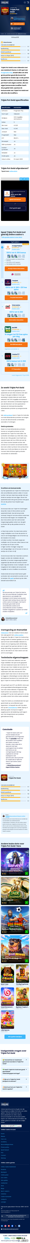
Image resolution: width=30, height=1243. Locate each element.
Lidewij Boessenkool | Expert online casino (15, 816)
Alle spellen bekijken (15, 1037)
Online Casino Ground (19, 1236)
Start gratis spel (15, 208)
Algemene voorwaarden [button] (11, 349)
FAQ (2, 1152)
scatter (3, 504)
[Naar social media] (2, 1226)
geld (11, 578)
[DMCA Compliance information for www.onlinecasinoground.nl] (24, 1240)
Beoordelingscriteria (7, 1144)
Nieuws (3, 1136)
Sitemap (3, 1158)
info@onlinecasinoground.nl (10, 1229)
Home (2, 33)
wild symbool (8, 415)
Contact (3, 1155)
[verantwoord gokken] (25, 2)
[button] (16, 349)
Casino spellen (11, 33)
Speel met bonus (15, 199)
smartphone (12, 707)
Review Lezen (16, 249)
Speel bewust (5, 1150)
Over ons (3, 1139)
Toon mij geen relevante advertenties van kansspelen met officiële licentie (16, 1216)
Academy (4, 1142)
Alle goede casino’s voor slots (12, 237)
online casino (18, 635)
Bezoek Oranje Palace (23, 12)
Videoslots (4, 633)
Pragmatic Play (7, 73)
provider (14, 738)
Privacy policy (5, 1147)
